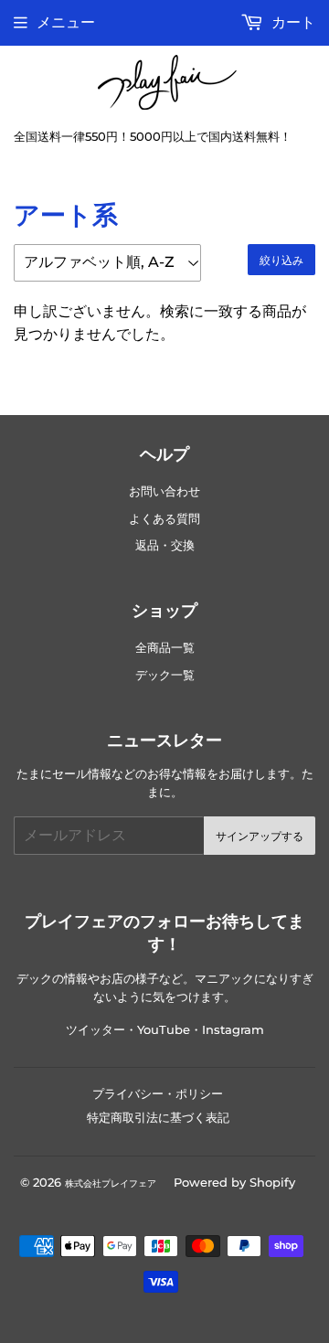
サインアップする (259, 836)
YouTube (163, 1030)
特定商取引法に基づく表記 (158, 1117)
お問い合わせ (164, 491)
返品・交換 (165, 545)
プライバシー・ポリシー (157, 1093)
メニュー (66, 22)
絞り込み (281, 260)
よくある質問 (164, 519)
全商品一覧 (165, 648)
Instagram (233, 1030)
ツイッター (95, 1030)
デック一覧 (165, 675)
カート (291, 22)
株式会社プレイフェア (110, 1183)
